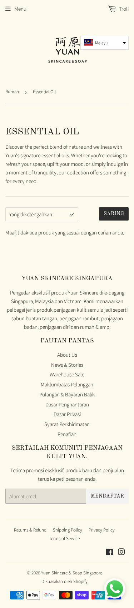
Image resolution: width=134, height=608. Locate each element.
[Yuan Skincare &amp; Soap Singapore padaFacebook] (109, 552)
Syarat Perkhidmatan (67, 424)
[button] (104, 43)
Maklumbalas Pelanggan (67, 384)
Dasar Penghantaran (67, 404)
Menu (20, 8)
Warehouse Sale (67, 374)
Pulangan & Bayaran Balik (67, 394)
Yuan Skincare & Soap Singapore (71, 573)
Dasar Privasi (67, 414)
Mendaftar (107, 496)
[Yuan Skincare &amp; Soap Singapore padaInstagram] (121, 552)
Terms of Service (64, 538)
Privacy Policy (102, 530)
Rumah (12, 92)
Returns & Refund (30, 530)
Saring (114, 213)
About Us (67, 354)
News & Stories (67, 364)
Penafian (67, 434)
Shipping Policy (67, 530)
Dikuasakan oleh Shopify (64, 581)
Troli (123, 8)
